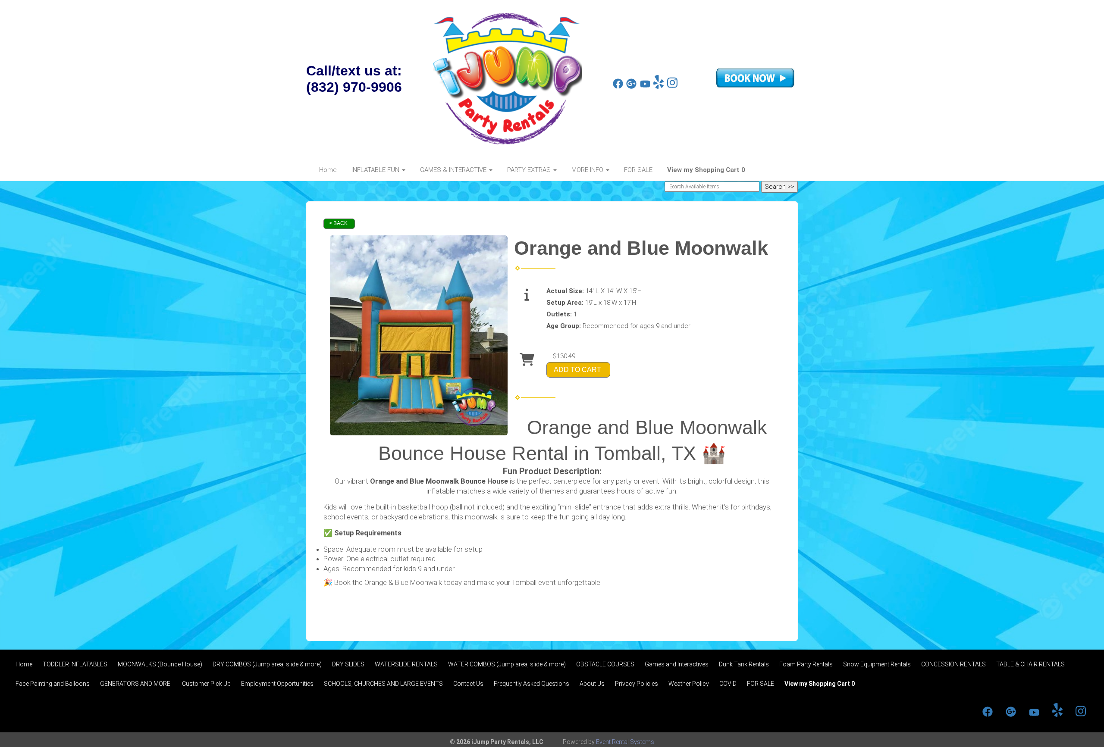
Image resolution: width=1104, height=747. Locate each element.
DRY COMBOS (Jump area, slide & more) (267, 664)
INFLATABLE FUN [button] (376, 170)
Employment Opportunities (277, 683)
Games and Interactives (677, 664)
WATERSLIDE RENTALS (406, 664)
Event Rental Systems (625, 741)
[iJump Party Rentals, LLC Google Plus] (631, 87)
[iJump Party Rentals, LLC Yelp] (658, 87)
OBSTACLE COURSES (605, 664)
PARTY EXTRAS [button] (529, 170)
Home (328, 170)
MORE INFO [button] (588, 170)
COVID (728, 683)
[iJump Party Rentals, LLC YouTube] (645, 87)
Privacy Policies (636, 683)
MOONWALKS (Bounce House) (160, 664)
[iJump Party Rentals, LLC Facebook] (618, 87)
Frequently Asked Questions (531, 683)
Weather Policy (688, 683)
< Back (338, 223)
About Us (592, 683)
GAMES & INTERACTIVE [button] (454, 170)
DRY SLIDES (348, 664)
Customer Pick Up (206, 683)
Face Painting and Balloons (53, 683)
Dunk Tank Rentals (744, 664)
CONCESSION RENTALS (953, 664)
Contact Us (468, 683)
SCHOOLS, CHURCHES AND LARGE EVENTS (383, 683)
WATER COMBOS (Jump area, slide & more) (507, 664)
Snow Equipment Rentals (877, 664)
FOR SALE (638, 170)
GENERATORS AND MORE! (136, 683)
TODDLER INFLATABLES (75, 664)
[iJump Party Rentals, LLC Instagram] (672, 87)
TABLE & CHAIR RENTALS (1030, 664)
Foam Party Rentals (806, 664)
